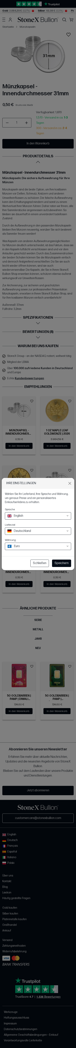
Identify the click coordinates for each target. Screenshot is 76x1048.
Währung (10, 540)
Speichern (62, 563)
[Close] (70, 483)
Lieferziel (10, 524)
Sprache (10, 509)
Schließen (39, 563)
